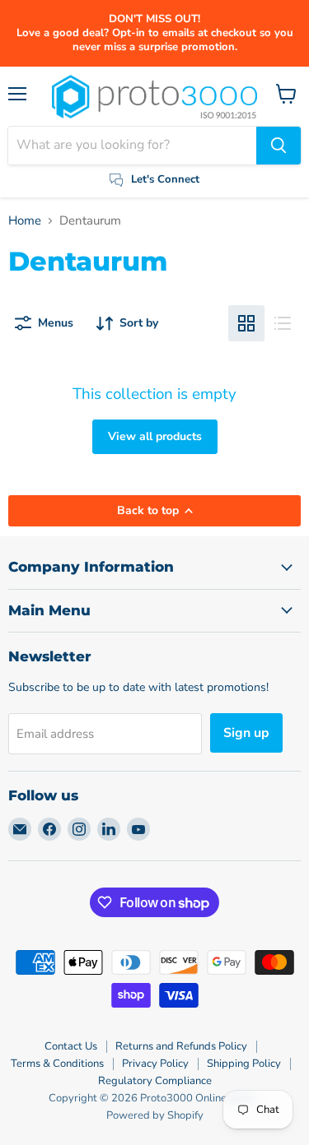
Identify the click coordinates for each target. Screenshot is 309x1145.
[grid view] (246, 323)
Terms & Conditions (57, 1063)
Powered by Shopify (155, 1115)
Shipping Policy (244, 1063)
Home (24, 221)
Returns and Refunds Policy (181, 1046)
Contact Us (70, 1046)
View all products (155, 436)
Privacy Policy (155, 1063)
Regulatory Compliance (155, 1080)
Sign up (246, 733)
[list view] (283, 323)
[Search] (278, 146)
